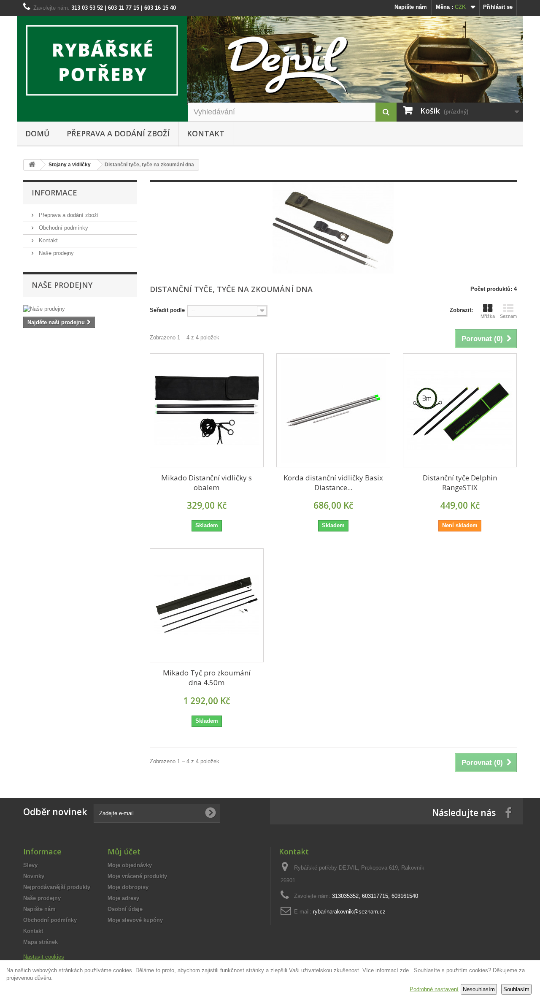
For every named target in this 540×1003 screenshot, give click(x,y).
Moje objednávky (130, 865)
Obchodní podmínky (62, 228)
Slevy (30, 865)
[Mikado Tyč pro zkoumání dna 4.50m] (206, 605)
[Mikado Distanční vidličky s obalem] (206, 410)
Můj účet (124, 851)
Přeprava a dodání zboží (118, 133)
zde (404, 970)
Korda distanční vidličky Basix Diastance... (333, 482)
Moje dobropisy (128, 887)
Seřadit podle (167, 310)
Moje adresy (123, 898)
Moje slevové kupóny (135, 920)
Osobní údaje (125, 909)
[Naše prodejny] (80, 309)
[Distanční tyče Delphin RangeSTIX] (460, 410)
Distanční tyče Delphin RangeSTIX (460, 482)
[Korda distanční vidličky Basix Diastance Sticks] (333, 410)
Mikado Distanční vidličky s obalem (206, 482)
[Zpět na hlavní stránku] (32, 165)
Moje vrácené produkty (137, 876)
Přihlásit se (498, 7)
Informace (54, 192)
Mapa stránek (40, 942)
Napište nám (410, 7)
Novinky (33, 876)
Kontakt (205, 133)
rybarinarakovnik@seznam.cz (349, 911)
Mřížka (488, 316)
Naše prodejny (55, 253)
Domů (37, 133)
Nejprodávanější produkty (56, 887)
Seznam (508, 316)
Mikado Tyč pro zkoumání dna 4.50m (207, 677)
